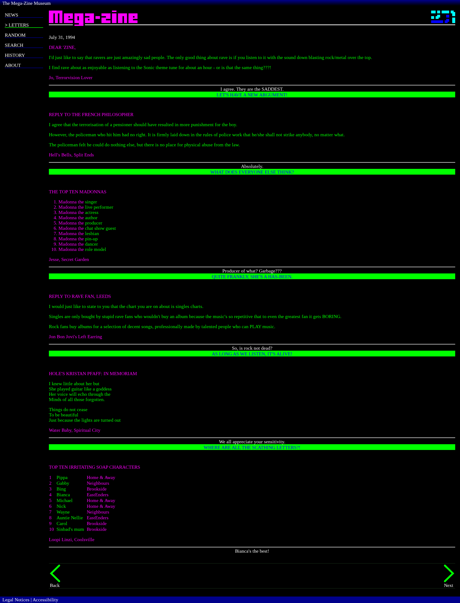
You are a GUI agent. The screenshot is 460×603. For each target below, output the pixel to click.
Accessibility (45, 599)
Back (55, 585)
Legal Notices (15, 599)
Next (448, 585)
